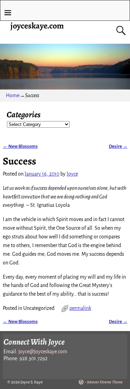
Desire (118, 146)
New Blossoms (20, 146)
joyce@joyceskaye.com (42, 351)
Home (12, 95)
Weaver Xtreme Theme (105, 382)
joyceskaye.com (37, 25)
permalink (80, 308)
